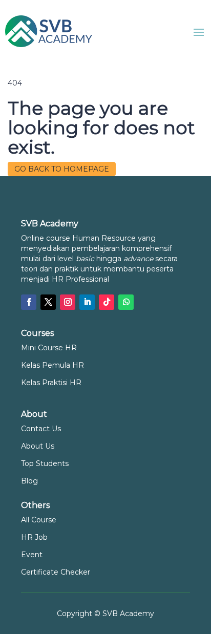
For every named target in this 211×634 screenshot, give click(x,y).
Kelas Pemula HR (52, 365)
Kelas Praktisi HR (51, 382)
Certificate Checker (55, 572)
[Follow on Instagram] (67, 302)
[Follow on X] (48, 302)
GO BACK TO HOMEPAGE (61, 169)
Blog (29, 480)
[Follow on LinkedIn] (87, 302)
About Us (37, 446)
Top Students (45, 463)
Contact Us (41, 428)
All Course (38, 519)
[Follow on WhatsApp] (126, 302)
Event (32, 554)
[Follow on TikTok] (106, 302)
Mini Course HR (49, 347)
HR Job (34, 537)
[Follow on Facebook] (28, 302)
